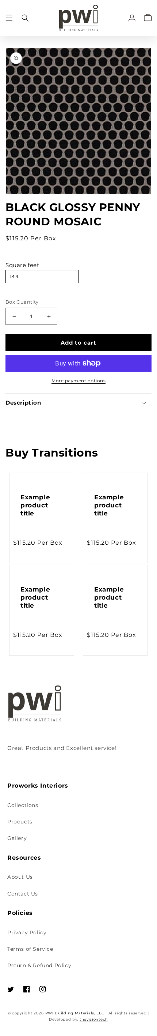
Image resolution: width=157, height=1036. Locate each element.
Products (19, 821)
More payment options (78, 380)
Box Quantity (22, 302)
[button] (9, 18)
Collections (22, 805)
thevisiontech (94, 1019)
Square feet (22, 265)
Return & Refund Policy (39, 965)
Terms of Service (30, 949)
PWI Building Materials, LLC (74, 1013)
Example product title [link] (35, 505)
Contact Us (22, 893)
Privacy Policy (26, 932)
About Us (20, 877)
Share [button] (22, 422)
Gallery (17, 838)
